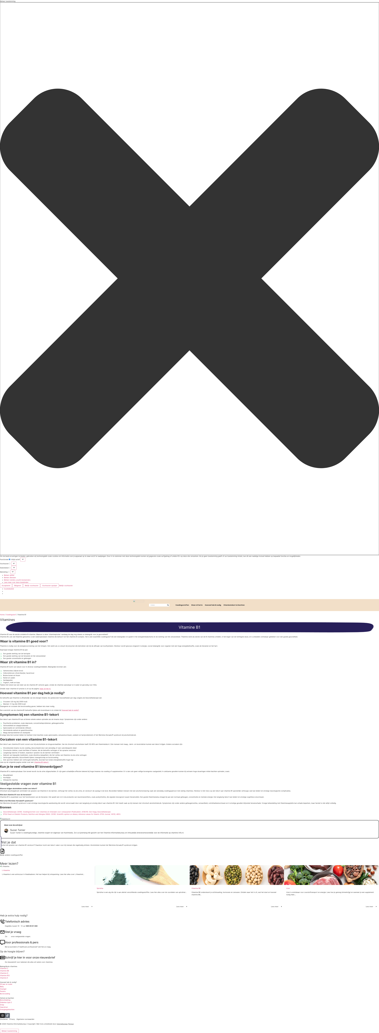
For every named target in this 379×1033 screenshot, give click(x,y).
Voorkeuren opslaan (49, 586)
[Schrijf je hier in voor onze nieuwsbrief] (2, 957)
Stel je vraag (13, 932)
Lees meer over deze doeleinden (16, 582)
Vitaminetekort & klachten (234, 605)
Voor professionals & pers (21, 942)
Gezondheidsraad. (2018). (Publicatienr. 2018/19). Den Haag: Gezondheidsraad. (57, 812)
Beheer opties (9, 575)
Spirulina (100, 888)
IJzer (288, 888)
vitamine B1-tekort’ (41, 762)
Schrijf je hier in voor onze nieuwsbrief (30, 957)
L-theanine (6, 870)
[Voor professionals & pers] (2, 942)
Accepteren (6, 586)
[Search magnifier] (168, 605)
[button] (189, 278)
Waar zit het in (197, 605)
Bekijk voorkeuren (31, 586)
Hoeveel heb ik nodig (213, 605)
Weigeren (17, 586)
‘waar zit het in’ (44, 689)
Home (2, 615)
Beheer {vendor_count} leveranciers (17, 580)
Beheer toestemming (9, 1031)
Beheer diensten (10, 578)
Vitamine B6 (195, 888)
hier (9, 936)
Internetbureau (62, 1024)
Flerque (71, 1024)
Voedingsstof (11, 615)
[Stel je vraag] (2, 932)
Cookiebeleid (9, 589)
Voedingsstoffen (182, 605)
